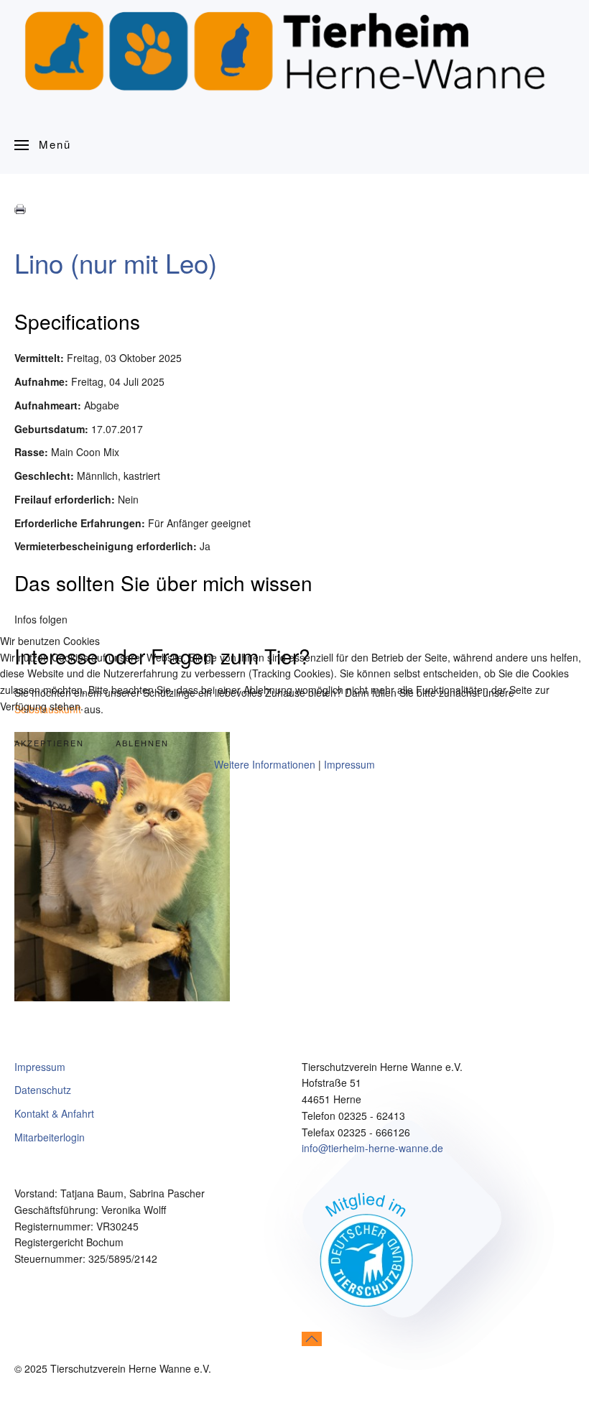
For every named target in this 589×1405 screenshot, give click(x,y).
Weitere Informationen (264, 764)
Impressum (349, 764)
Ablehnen (142, 742)
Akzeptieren (49, 742)
